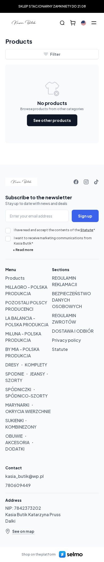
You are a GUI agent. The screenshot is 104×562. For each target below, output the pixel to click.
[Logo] (24, 23)
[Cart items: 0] (73, 23)
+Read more (23, 250)
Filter (55, 54)
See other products (52, 120)
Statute (86, 230)
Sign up (85, 215)
